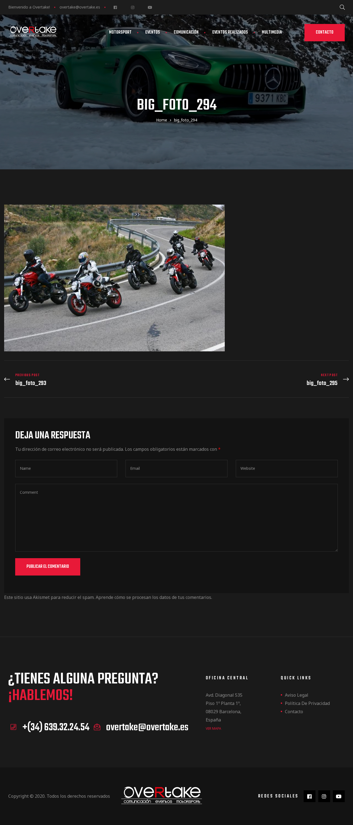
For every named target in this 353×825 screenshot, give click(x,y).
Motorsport (120, 32)
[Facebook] (115, 7)
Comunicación (186, 32)
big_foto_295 (264, 380)
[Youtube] (150, 7)
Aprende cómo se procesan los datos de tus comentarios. (154, 597)
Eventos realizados (230, 32)
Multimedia (272, 32)
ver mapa (213, 728)
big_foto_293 (89, 380)
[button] (324, 32)
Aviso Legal (296, 695)
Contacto (294, 712)
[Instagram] (132, 7)
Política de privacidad (307, 703)
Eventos (152, 32)
